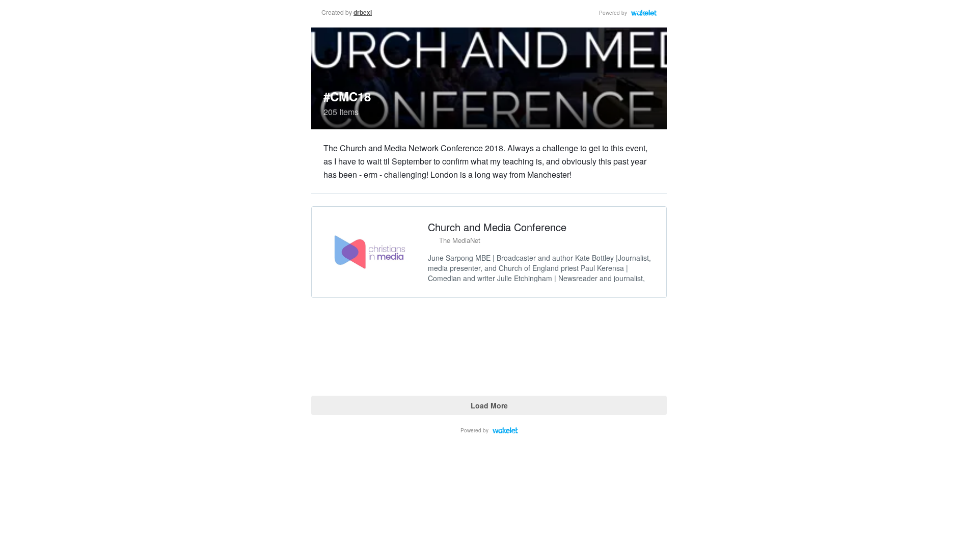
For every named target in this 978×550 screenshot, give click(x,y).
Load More (489, 405)
